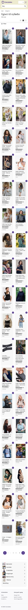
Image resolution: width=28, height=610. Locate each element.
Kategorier (7, 11)
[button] (5, 48)
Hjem (2, 11)
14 (19, 553)
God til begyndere (18, 599)
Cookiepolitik (4, 597)
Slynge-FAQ (16, 595)
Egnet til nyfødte (17, 597)
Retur (2, 595)
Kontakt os (3, 599)
